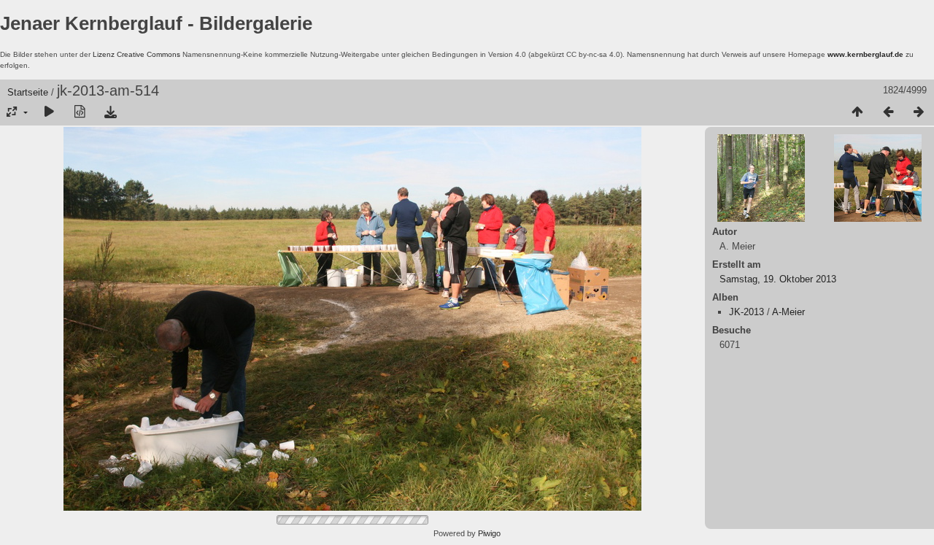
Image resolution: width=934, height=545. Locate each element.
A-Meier (788, 311)
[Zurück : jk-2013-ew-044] (888, 112)
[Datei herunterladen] (110, 112)
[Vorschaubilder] (857, 112)
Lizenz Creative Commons (136, 54)
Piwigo (489, 533)
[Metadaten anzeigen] (79, 112)
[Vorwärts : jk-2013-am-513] (918, 112)
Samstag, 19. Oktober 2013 (777, 279)
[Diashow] (49, 112)
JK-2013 (746, 311)
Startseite (27, 92)
